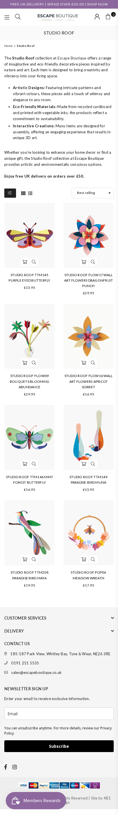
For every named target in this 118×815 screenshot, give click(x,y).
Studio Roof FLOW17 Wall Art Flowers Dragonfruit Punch (88, 280)
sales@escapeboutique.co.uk (36, 672)
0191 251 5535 (25, 663)
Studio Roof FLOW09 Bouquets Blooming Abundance (29, 381)
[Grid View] (23, 192)
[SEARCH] (18, 17)
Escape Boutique (72, 58)
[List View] (30, 192)
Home (8, 45)
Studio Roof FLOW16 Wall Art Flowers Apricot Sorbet (88, 381)
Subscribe (59, 746)
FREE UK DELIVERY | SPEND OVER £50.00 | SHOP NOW (59, 4)
